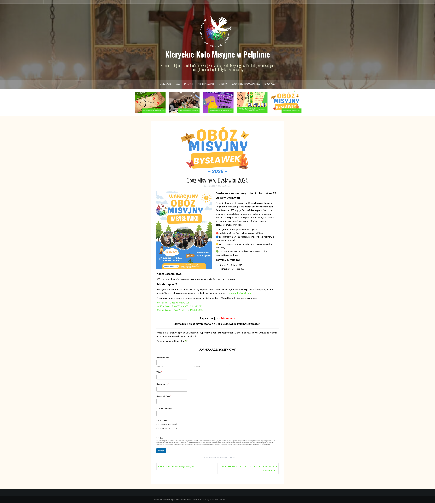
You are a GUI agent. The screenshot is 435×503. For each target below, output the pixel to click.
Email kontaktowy (164, 408)
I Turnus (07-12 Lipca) (168, 424)
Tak (161, 438)
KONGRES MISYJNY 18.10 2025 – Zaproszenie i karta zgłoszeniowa (251, 110)
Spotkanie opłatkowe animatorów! (188, 110)
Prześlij (161, 450)
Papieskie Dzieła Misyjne (206, 84)
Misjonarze (223, 84)
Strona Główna (165, 84)
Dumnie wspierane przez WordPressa (172, 499)
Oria (204, 499)
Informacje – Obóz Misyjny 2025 (173, 302)
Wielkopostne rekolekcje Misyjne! (177, 466)
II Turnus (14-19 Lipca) (168, 428)
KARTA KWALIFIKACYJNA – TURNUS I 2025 (179, 306)
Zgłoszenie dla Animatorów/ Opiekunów (246, 84)
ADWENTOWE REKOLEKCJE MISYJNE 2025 (220, 110)
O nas (178, 84)
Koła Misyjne (188, 84)
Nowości (223, 457)
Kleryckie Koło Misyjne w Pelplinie (217, 54)
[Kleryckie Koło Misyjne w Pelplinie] (217, 30)
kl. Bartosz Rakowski (224, 186)
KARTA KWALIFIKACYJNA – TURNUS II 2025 (179, 309)
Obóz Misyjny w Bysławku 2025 (291, 110)
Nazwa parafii (162, 384)
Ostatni (197, 366)
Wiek (159, 372)
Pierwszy (159, 366)
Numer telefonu (163, 396)
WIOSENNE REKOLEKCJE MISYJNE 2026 (153, 110)
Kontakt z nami (270, 84)
